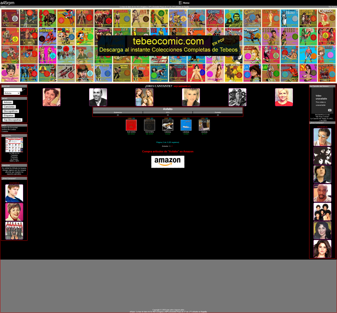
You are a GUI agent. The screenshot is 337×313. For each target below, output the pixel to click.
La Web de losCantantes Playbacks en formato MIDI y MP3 (14, 157)
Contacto (4, 131)
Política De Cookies (8, 129)
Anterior (165, 146)
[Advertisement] (168, 284)
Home (3, 7)
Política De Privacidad (9, 127)
